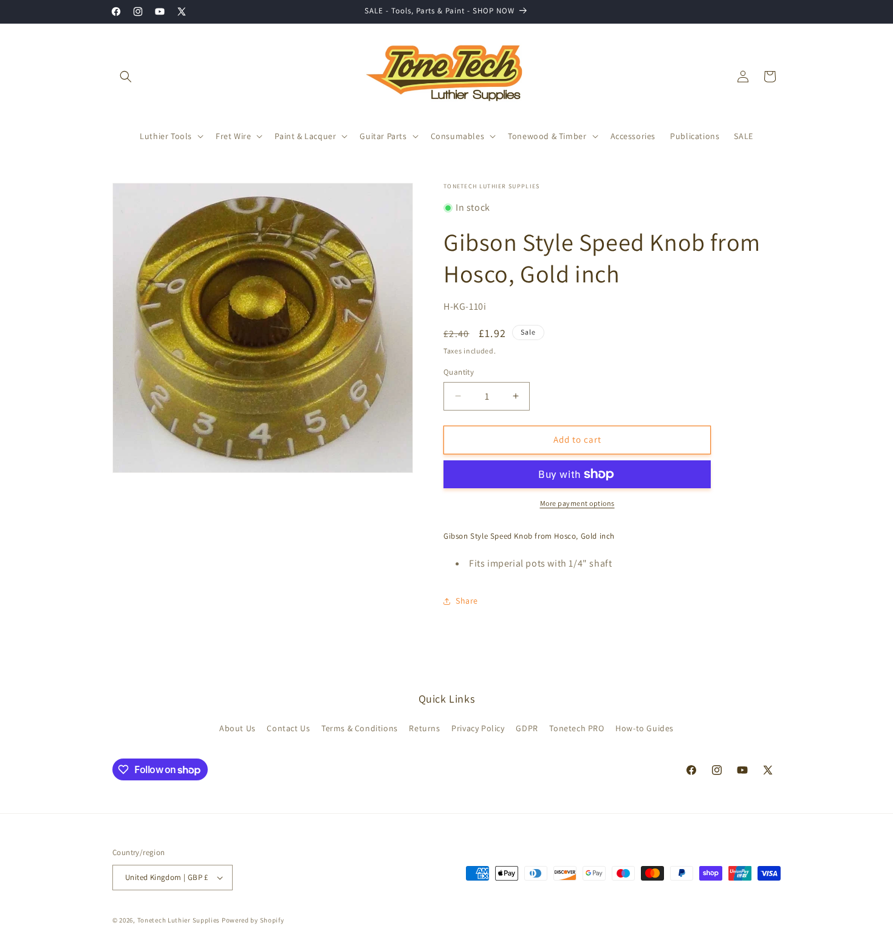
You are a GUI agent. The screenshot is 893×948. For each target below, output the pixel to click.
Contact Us (288, 728)
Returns (424, 728)
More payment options (577, 503)
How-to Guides (644, 728)
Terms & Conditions (359, 728)
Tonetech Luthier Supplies (179, 920)
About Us (237, 728)
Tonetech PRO (576, 728)
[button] (125, 76)
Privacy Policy (477, 728)
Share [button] (467, 600)
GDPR (527, 728)
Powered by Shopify (253, 920)
